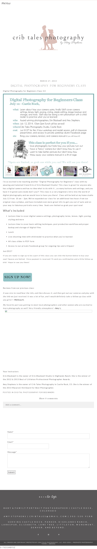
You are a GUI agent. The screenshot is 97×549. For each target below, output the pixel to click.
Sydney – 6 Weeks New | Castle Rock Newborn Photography (41, 414)
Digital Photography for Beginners (34, 392)
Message (11, 452)
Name (10, 432)
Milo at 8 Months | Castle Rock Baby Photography (47, 419)
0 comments (48, 398)
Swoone (52, 543)
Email (10, 442)
